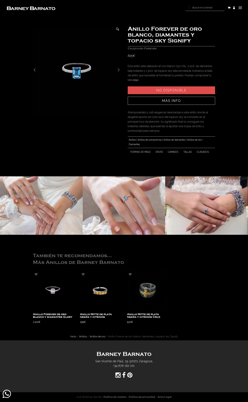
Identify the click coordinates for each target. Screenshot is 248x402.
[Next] (118, 70)
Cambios (173, 152)
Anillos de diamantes (174, 139)
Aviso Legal (165, 397)
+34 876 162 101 (124, 365)
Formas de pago (140, 152)
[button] (36, 274)
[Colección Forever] (41, 205)
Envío (159, 152)
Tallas (187, 152)
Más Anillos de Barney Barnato (78, 262)
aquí (135, 80)
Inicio (73, 336)
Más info (171, 101)
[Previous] (34, 70)
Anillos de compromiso (150, 139)
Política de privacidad (142, 397)
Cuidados (203, 152)
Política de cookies (115, 397)
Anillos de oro (194, 139)
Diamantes (134, 144)
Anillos (132, 139)
